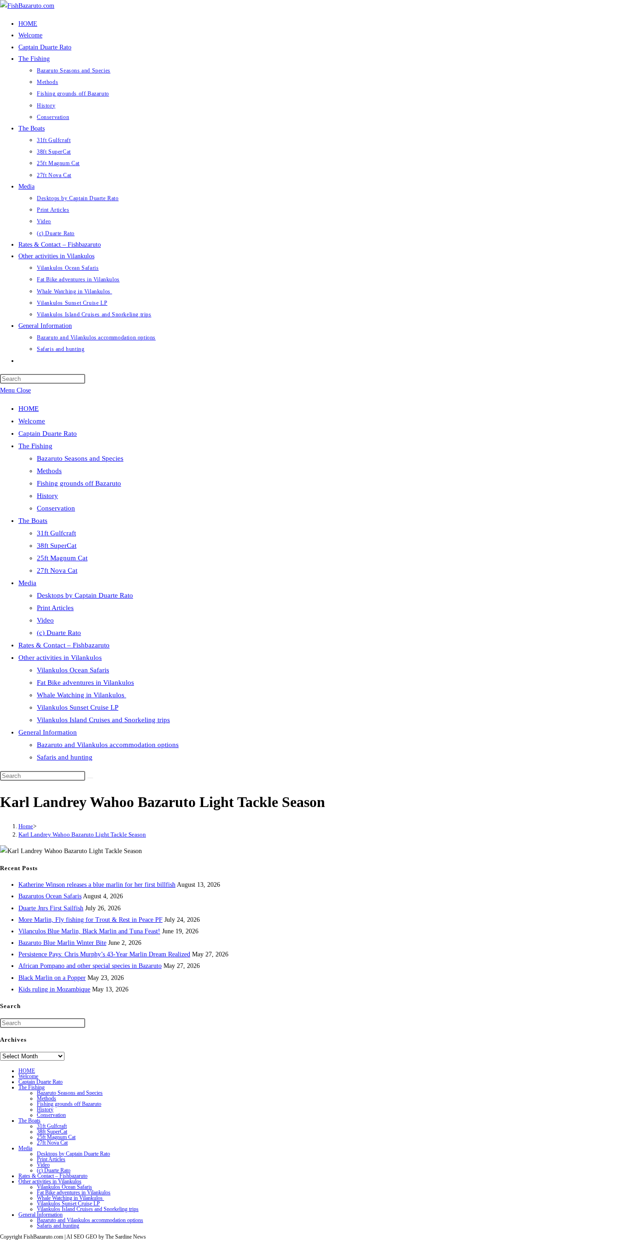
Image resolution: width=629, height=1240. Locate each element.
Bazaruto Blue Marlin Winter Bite (62, 942)
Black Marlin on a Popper (52, 977)
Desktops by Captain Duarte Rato (85, 595)
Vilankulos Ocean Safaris (73, 670)
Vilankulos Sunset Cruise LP (77, 707)
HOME (28, 408)
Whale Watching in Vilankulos (81, 695)
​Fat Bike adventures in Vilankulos (85, 682)
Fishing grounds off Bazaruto (79, 483)
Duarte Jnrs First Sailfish (50, 908)
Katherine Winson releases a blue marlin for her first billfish (96, 884)
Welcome (31, 421)
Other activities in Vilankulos (60, 657)
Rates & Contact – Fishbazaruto (64, 645)
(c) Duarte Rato (59, 632)
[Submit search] (90, 778)
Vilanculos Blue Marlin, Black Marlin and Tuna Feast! (89, 931)
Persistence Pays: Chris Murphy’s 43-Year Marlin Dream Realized (104, 954)
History (47, 495)
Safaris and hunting (65, 757)
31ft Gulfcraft (56, 533)
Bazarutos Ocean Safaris (50, 896)
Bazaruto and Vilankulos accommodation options (108, 744)
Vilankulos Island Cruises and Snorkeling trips (103, 720)
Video (45, 620)
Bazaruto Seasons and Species (80, 458)
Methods (49, 471)
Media (27, 583)
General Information (47, 732)
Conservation (56, 508)
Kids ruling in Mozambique (54, 989)
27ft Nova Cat (57, 570)
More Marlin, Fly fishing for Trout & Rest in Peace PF (90, 919)
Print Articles (55, 607)
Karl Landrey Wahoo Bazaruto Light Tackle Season (82, 834)
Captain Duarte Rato (47, 433)
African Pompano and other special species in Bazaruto (90, 965)
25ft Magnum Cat (62, 558)
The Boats (32, 520)
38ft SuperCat (56, 545)
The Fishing (35, 446)
